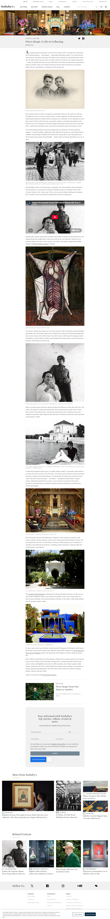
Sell (58, 7)
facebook (47, 886)
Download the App (33, 902)
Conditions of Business (73, 902)
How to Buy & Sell (87, 1)
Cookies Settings (78, 914)
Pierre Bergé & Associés (41, 244)
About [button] (51, 1)
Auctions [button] (23, 7)
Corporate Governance (54, 902)
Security (69, 896)
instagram (63, 886)
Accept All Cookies (90, 914)
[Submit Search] (96, 7)
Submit (55, 753)
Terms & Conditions (72, 899)
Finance (67, 7)
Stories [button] (74, 1)
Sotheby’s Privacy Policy (58, 744)
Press (49, 896)
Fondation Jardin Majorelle (36, 594)
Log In (25, 1)
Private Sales (47, 7)
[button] (56, 775)
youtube (79, 886)
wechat (96, 886)
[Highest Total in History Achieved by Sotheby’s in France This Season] (41, 854)
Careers (49, 905)
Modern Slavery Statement (74, 905)
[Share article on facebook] (83, 38)
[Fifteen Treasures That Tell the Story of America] (95, 787)
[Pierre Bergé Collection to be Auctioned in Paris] (68, 854)
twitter (32, 886)
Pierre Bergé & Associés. (49, 675)
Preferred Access (38, 1)
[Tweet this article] (79, 38)
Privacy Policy (51, 899)
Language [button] (102, 1)
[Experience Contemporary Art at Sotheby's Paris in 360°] (95, 854)
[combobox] (87, 7)
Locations (31, 899)
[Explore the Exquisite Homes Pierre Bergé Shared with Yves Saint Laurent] (14, 854)
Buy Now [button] (34, 7)
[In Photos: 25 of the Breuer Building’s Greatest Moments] (68, 796)
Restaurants (62, 1)
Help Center (31, 896)
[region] (55, 914)
